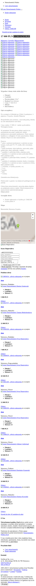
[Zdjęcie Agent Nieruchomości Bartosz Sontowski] (15, 286)
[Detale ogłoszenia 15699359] (11, 408)
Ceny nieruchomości (11, 6)
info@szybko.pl (6, 563)
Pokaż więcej (5, 192)
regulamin (4, 269)
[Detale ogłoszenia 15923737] (11, 303)
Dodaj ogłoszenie (10, 551)
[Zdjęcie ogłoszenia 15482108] (8, 42)
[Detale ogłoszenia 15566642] (11, 487)
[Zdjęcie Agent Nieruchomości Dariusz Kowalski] (14, 496)
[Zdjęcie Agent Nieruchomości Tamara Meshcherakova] (16, 312)
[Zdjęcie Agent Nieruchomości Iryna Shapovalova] (15, 339)
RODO (23, 269)
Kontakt (19, 571)
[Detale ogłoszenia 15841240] (11, 382)
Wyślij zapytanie (6, 267)
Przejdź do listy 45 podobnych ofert (12, 514)
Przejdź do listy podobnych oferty (13, 32)
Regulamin (17, 570)
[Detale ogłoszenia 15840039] (11, 355)
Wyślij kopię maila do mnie (11, 265)
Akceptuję (4, 584)
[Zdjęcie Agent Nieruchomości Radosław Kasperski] (15, 470)
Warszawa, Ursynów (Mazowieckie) (12, 40)
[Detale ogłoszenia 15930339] (11, 329)
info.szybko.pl (5, 564)
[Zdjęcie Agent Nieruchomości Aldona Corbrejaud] (15, 444)
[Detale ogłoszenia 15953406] (11, 461)
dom (2, 280)
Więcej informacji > (14, 582)
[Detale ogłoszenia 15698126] (11, 434)
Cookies (12, 571)
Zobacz (3, 301)
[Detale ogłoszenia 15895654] (11, 276)
